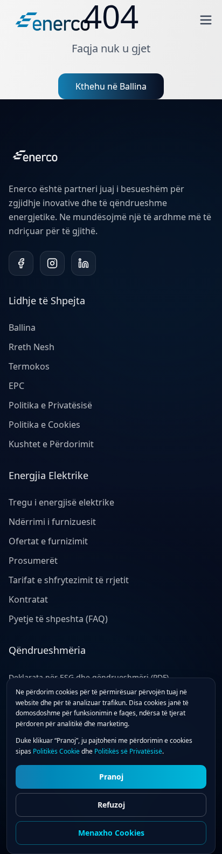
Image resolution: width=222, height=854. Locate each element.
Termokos (29, 366)
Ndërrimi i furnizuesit (52, 522)
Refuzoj (111, 805)
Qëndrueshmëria (47, 650)
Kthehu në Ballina (111, 86)
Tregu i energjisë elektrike (61, 502)
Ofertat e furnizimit (48, 541)
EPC (16, 386)
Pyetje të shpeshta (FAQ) (58, 619)
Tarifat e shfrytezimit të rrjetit (69, 580)
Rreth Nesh (31, 347)
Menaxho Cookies (111, 833)
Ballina (22, 327)
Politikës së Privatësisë (128, 751)
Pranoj (111, 776)
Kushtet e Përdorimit (51, 444)
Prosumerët (33, 560)
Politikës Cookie (56, 751)
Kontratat (28, 599)
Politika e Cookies (44, 425)
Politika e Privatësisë (50, 405)
